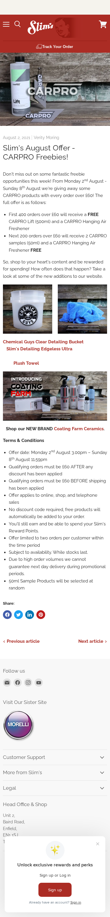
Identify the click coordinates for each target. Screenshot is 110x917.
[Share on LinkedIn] (29, 614)
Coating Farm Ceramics (79, 428)
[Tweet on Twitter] (18, 614)
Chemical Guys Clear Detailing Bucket (44, 341)
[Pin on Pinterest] (40, 614)
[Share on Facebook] (7, 614)
